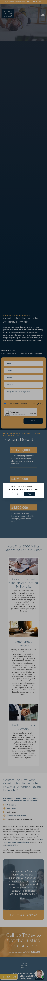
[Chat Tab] (23, 490)
